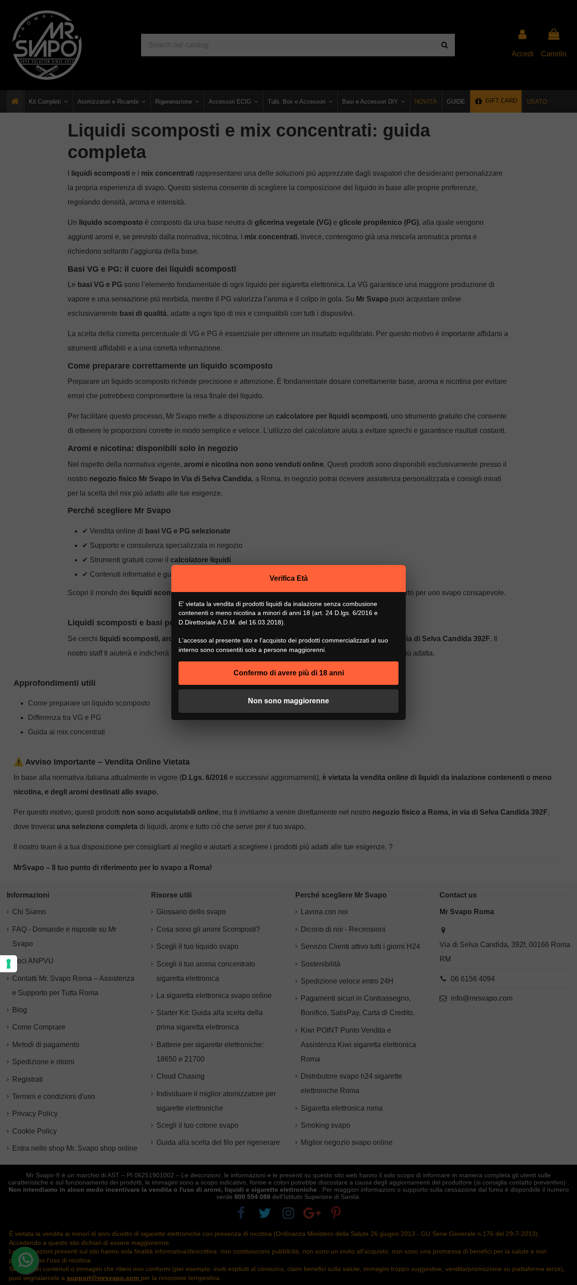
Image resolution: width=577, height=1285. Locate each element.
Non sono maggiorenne (288, 701)
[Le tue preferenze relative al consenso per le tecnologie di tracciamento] (8, 963)
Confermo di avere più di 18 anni (289, 673)
